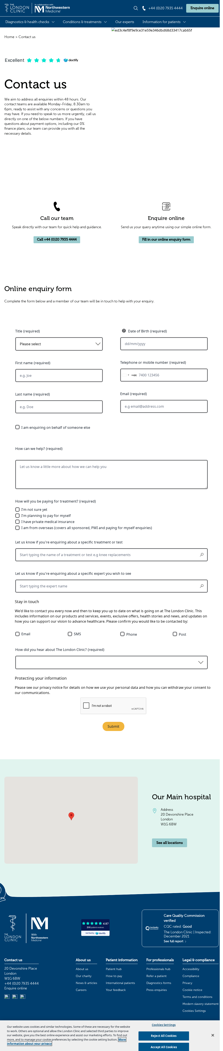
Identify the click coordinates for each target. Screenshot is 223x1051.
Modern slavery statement (200, 1004)
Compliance (190, 976)
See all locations (169, 843)
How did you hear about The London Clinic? (51, 649)
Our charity (83, 976)
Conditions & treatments (82, 22)
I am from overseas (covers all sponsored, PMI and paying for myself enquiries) (86, 528)
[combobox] (128, 375)
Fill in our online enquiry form (166, 239)
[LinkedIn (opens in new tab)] (7, 997)
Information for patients (162, 22)
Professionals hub (158, 969)
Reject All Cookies (163, 1036)
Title (18, 331)
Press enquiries (156, 990)
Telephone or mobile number (144, 362)
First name (24, 362)
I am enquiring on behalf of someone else (55, 427)
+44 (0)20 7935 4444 (21, 983)
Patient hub (114, 969)
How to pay (114, 976)
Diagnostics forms (158, 983)
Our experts (124, 22)
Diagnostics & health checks (27, 22)
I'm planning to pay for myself (46, 515)
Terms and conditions (197, 997)
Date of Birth (138, 331)
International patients (120, 983)
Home (9, 37)
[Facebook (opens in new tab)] (22, 997)
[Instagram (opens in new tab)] (14, 997)
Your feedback (116, 990)
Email (124, 393)
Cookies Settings (194, 1010)
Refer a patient (156, 976)
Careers (81, 990)
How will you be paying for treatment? (46, 501)
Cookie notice (192, 990)
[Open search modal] (136, 8)
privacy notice (51, 687)
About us (82, 969)
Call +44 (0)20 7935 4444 (57, 239)
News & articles (86, 983)
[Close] (213, 1035)
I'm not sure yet (34, 509)
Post (182, 634)
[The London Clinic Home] (37, 8)
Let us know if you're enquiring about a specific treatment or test (69, 542)
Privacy (187, 983)
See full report (174, 941)
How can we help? (30, 448)
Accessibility (190, 969)
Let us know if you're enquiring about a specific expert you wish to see (73, 573)
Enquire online (202, 8)
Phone (131, 634)
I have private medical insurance (47, 522)
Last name (23, 394)
